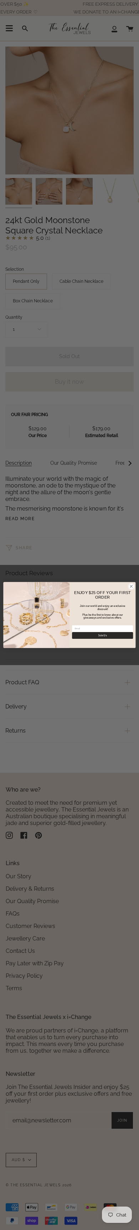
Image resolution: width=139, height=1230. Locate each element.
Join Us (102, 635)
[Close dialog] (131, 586)
